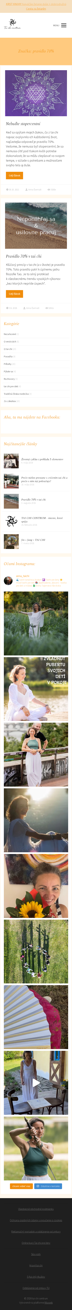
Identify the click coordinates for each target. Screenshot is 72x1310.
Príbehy (7, 364)
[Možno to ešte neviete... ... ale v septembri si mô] (36, 623)
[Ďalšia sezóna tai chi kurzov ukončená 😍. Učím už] (36, 886)
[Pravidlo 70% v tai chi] (11, 501)
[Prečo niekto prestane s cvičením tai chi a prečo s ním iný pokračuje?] (11, 481)
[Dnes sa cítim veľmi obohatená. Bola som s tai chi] (36, 1017)
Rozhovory (9, 378)
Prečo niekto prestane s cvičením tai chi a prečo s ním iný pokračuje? (44, 479)
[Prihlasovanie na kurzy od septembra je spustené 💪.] (36, 755)
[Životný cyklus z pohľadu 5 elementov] (11, 461)
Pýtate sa (8, 371)
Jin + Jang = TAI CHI (33, 540)
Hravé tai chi (35, 1265)
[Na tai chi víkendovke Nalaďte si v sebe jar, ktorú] (36, 1083)
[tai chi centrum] (12, 25)
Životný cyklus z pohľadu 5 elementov (42, 459)
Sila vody (36, 1254)
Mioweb (49, 1302)
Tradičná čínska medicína (16, 393)
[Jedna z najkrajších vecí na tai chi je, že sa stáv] (36, 952)
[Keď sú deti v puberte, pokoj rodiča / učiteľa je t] (36, 689)
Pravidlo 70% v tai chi (23, 256)
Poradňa (8, 356)
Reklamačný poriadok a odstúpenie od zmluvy (36, 1231)
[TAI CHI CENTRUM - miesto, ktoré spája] (11, 521)
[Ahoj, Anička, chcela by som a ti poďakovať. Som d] (36, 820)
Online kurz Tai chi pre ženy (36, 1243)
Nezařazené (10, 334)
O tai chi (8, 349)
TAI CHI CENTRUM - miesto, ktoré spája (42, 520)
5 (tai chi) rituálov (36, 1276)
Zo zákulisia (10, 401)
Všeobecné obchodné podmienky (36, 1209)
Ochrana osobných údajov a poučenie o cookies (36, 1220)
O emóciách (10, 341)
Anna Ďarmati (34, 189)
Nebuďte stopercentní (23, 124)
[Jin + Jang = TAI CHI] (11, 541)
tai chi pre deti (11, 386)
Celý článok (14, 175)
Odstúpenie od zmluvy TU (36, 1288)
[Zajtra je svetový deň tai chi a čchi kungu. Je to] (36, 1148)
